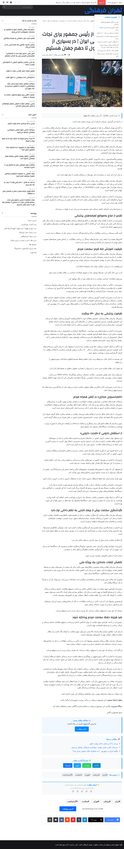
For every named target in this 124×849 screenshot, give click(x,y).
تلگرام (96, 765)
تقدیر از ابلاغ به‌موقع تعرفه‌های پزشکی (109, 23)
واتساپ (86, 765)
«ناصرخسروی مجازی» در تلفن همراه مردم (107, 37)
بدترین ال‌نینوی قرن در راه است (81, 723)
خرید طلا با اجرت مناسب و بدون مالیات (23, 240)
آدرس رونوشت (67, 809)
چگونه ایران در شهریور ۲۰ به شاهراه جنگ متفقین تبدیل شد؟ (95, 751)
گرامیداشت (71, 801)
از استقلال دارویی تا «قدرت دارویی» (107, 42)
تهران (95, 801)
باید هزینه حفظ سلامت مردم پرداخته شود (107, 55)
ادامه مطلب (81, 729)
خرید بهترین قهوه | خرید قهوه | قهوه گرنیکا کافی (20, 228)
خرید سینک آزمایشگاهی (28, 236)
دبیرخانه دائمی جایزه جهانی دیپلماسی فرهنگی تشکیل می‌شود (94, 747)
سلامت (85, 801)
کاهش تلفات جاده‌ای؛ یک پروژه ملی (107, 50)
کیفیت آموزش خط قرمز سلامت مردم (108, 29)
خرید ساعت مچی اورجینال (27, 232)
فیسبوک (68, 765)
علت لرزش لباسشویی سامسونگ (25, 248)
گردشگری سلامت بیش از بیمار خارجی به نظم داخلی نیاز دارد (109, 46)
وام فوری (33, 252)
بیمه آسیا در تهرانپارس (28, 224)
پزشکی (106, 801)
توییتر (77, 765)
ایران (117, 801)
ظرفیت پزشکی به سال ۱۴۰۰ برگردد (107, 33)
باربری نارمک (32, 220)
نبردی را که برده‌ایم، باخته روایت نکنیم (103, 743)
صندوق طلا (32, 244)
